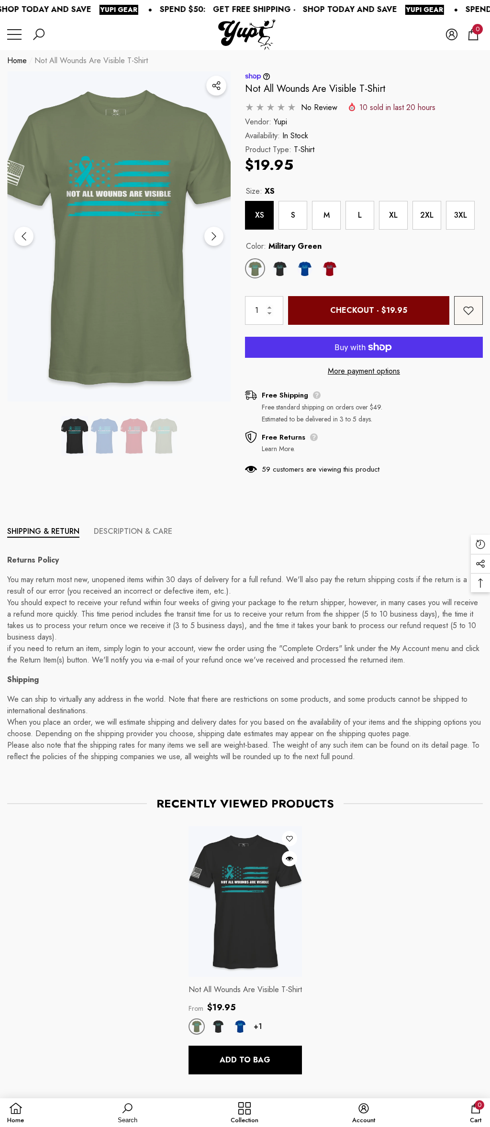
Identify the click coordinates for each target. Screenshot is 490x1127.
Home (17, 60)
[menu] (14, 34)
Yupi (280, 121)
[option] (119, 236)
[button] (39, 34)
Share (216, 85)
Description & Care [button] (133, 531)
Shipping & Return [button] (43, 531)
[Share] (216, 85)
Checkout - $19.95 (368, 310)
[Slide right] (213, 236)
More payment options (364, 370)
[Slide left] (23, 236)
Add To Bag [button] (245, 1059)
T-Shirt (304, 149)
